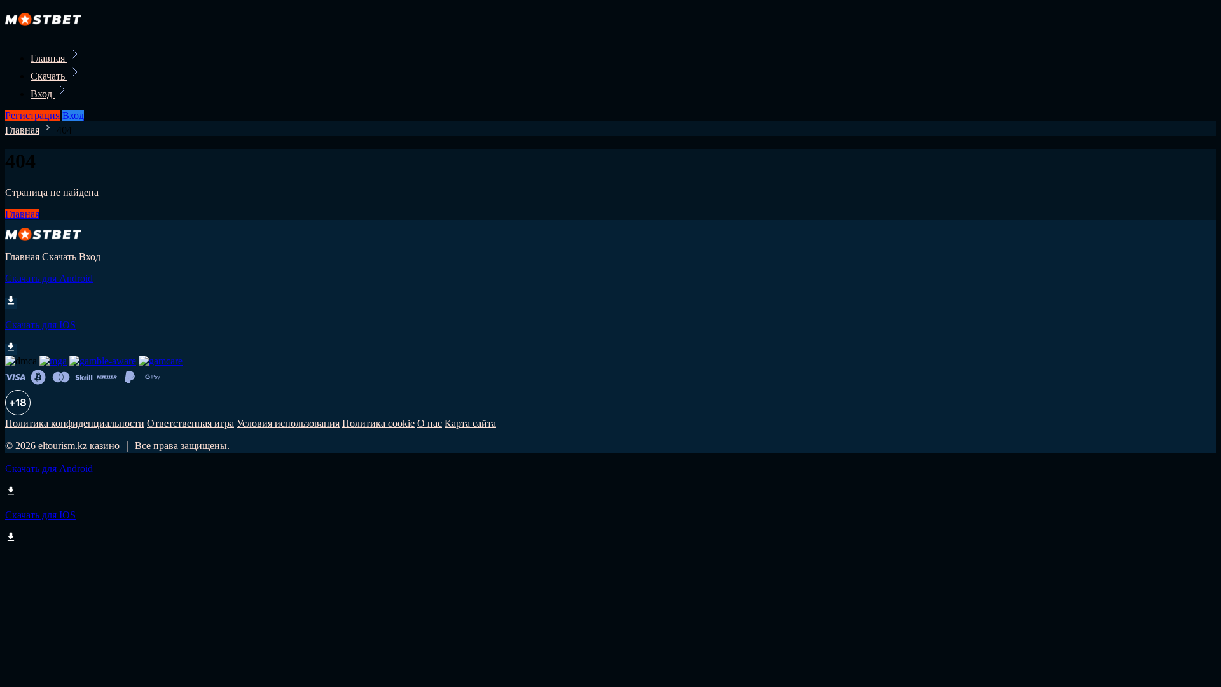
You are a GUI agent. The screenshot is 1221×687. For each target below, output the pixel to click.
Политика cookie (378, 423)
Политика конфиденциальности (74, 423)
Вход (43, 93)
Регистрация (32, 115)
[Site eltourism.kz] (48, 30)
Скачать (49, 76)
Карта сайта (470, 423)
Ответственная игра (190, 423)
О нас (429, 423)
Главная (49, 58)
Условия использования (288, 423)
